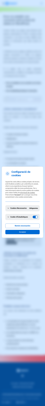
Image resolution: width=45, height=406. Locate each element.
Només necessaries (22, 226)
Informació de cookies (27, 192)
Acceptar (22, 232)
